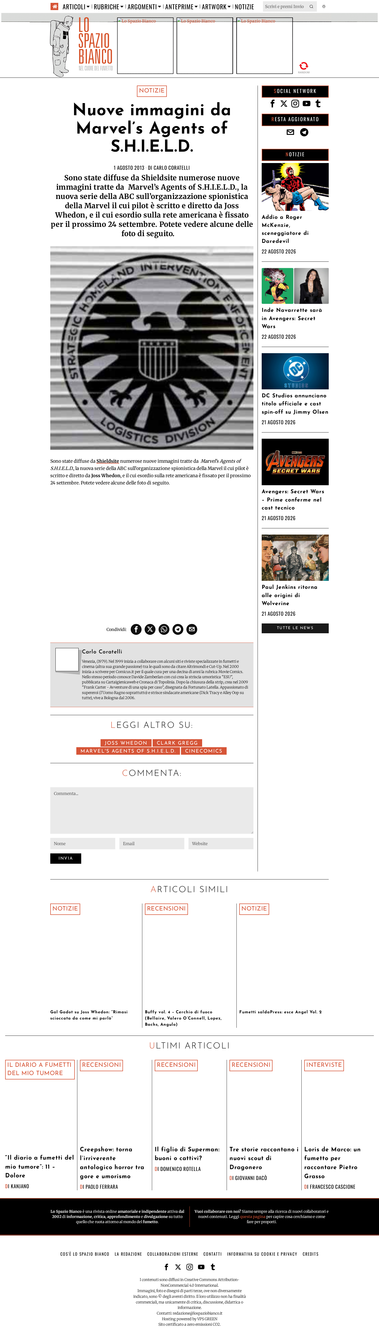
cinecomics (204, 751)
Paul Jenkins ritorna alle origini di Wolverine (290, 595)
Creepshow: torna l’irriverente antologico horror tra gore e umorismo (112, 1163)
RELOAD (304, 67)
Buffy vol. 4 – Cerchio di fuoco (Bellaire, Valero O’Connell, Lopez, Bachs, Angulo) (183, 1018)
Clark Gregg (177, 743)
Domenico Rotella (180, 1168)
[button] (312, 6)
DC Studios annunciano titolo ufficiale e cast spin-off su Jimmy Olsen (295, 404)
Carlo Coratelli (172, 167)
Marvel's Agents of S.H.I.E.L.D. (128, 751)
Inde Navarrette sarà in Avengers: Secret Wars (292, 318)
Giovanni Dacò (251, 1178)
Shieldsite (107, 461)
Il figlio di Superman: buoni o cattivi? (187, 1154)
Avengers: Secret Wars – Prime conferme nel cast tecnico (293, 500)
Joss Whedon (126, 743)
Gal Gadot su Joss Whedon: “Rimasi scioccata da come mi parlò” (89, 1015)
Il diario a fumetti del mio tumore (39, 1069)
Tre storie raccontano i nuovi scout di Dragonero (264, 1159)
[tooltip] (136, 629)
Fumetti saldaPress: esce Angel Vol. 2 (280, 1012)
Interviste (324, 1065)
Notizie (152, 91)
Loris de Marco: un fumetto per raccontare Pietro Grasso (332, 1163)
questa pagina (253, 1216)
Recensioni (166, 909)
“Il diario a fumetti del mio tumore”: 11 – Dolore (39, 1167)
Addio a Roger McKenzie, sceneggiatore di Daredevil (285, 229)
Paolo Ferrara (102, 1186)
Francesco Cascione (333, 1186)
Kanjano (20, 1186)
